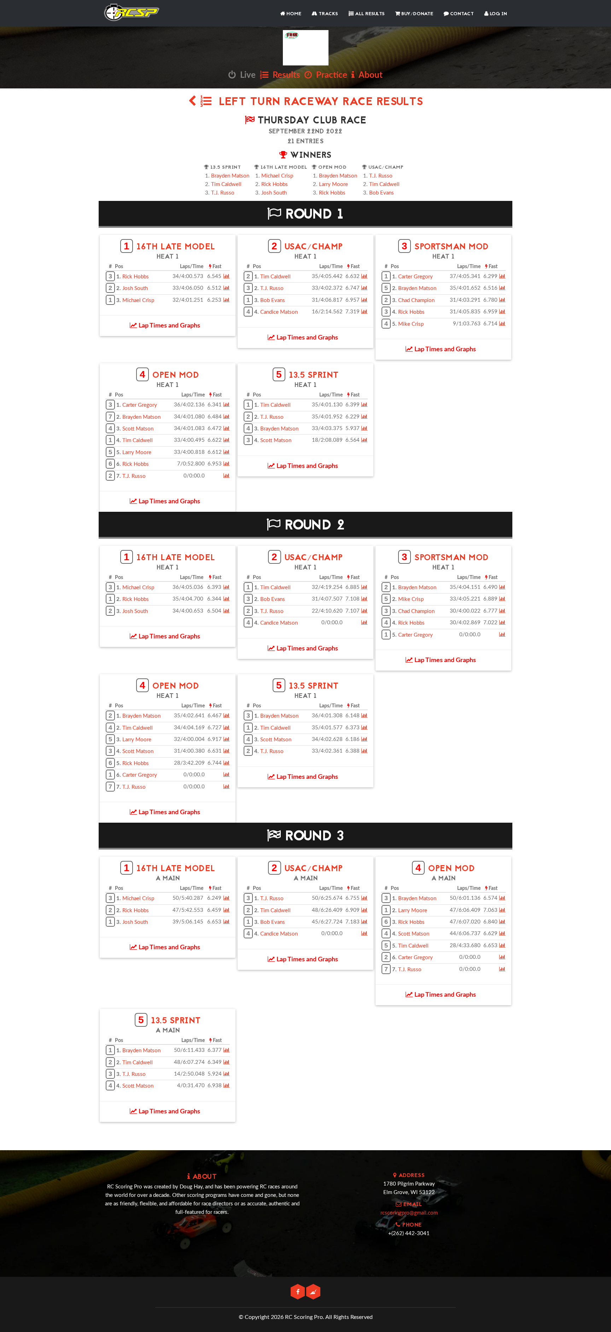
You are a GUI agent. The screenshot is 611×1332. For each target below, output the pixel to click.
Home (293, 14)
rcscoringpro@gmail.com (409, 1213)
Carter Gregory (415, 276)
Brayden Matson (230, 176)
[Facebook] (298, 1292)
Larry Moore (333, 184)
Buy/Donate (416, 14)
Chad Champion (416, 300)
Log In (497, 14)
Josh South (274, 193)
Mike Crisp (411, 324)
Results (284, 75)
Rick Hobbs (274, 184)
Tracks (327, 14)
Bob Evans (381, 193)
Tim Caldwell (226, 184)
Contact (461, 14)
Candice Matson (279, 312)
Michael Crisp (277, 176)
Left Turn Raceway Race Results (317, 102)
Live (246, 75)
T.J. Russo (222, 193)
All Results (369, 14)
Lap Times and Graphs (168, 326)
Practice (329, 75)
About (369, 75)
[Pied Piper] (313, 1292)
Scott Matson (137, 429)
